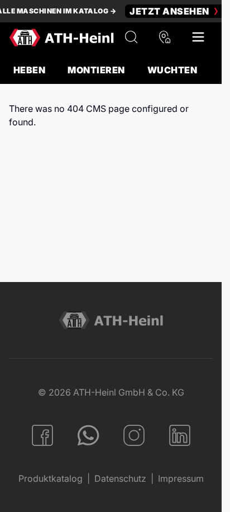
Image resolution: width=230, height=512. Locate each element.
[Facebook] (42, 435)
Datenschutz (120, 478)
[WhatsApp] (88, 435)
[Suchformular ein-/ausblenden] (131, 37)
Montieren (96, 70)
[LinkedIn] (180, 435)
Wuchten (172, 70)
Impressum (181, 478)
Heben (29, 70)
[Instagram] (134, 435)
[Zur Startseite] (61, 37)
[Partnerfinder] (164, 37)
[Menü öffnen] (198, 37)
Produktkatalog (50, 478)
